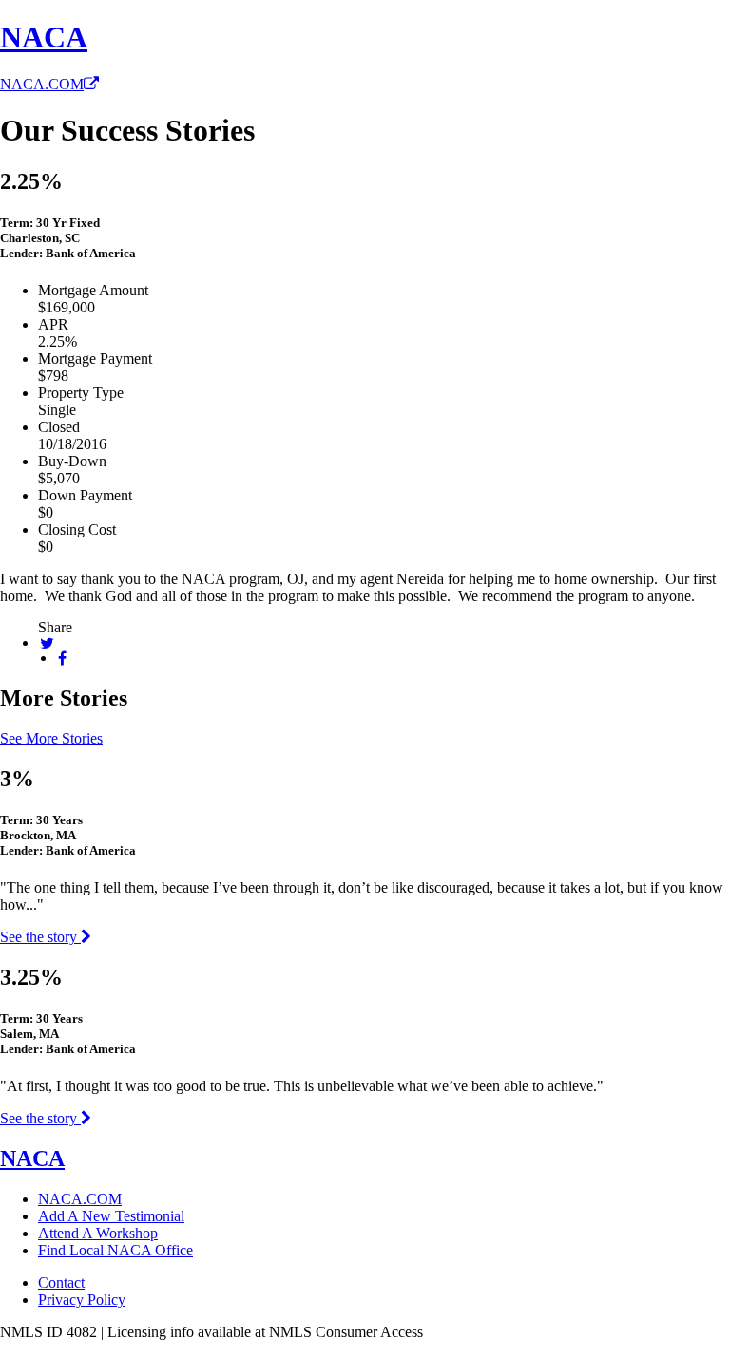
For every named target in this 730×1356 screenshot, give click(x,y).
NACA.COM (42, 84)
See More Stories (51, 738)
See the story (40, 937)
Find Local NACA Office (115, 1250)
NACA (43, 37)
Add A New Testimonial (111, 1216)
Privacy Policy (81, 1299)
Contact (61, 1282)
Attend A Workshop (98, 1233)
